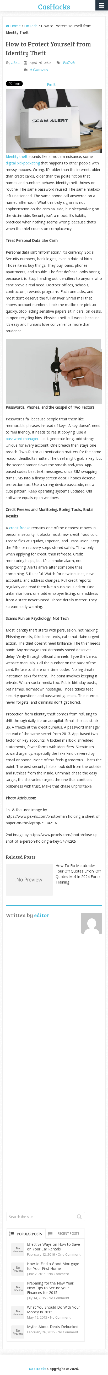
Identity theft (17, 156)
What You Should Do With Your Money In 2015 (53, 1309)
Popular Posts (29, 1234)
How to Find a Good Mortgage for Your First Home (53, 1266)
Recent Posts (68, 1233)
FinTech (30, 25)
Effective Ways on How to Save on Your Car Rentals (53, 1246)
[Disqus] (54, 1008)
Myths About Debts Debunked (52, 1326)
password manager (22, 438)
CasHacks (54, 7)
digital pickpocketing (23, 162)
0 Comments (39, 69)
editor (15, 62)
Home (15, 25)
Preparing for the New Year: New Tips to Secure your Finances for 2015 (50, 1288)
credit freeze (19, 527)
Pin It (51, 84)
